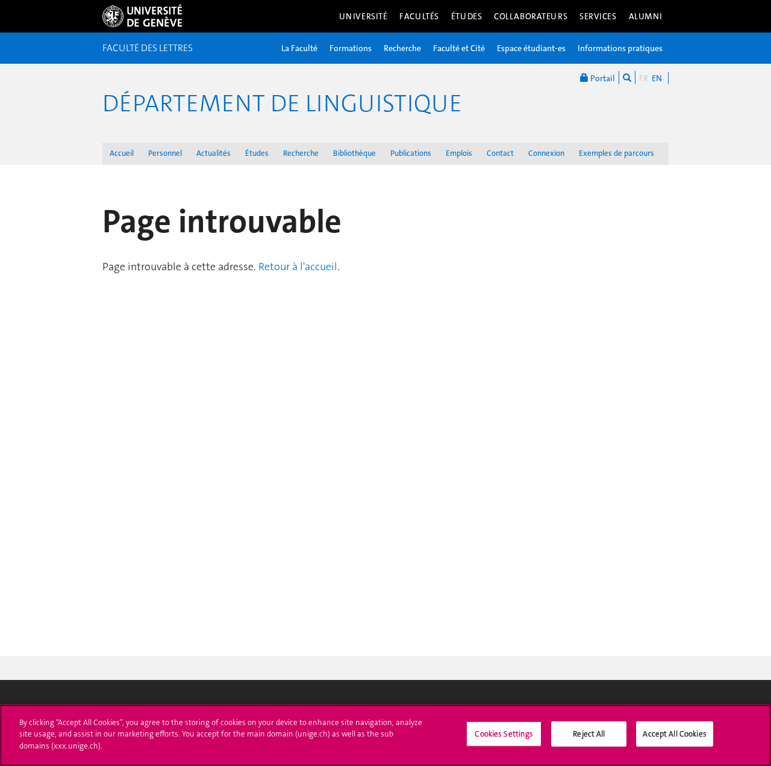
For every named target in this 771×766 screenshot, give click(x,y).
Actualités (213, 153)
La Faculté (299, 48)
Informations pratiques (620, 48)
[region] (385, 735)
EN (657, 78)
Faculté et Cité (459, 48)
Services (598, 16)
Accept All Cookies (674, 734)
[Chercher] (627, 77)
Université (363, 16)
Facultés (419, 16)
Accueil (122, 153)
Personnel (165, 153)
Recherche (402, 48)
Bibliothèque (354, 153)
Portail (601, 78)
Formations (350, 48)
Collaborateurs (530, 16)
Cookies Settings (504, 734)
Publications (410, 153)
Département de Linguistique (282, 103)
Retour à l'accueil (297, 266)
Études (466, 16)
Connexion (546, 153)
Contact (500, 153)
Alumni (646, 16)
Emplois (459, 153)
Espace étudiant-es (531, 48)
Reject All (589, 734)
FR (643, 78)
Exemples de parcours (616, 153)
